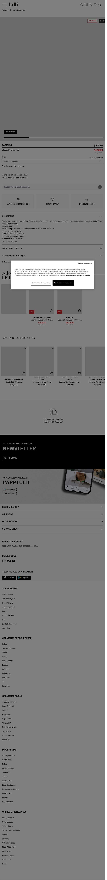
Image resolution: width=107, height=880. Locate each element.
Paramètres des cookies (41, 282)
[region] (52, 275)
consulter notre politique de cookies (78, 275)
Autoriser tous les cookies (63, 282)
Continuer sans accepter (85, 263)
